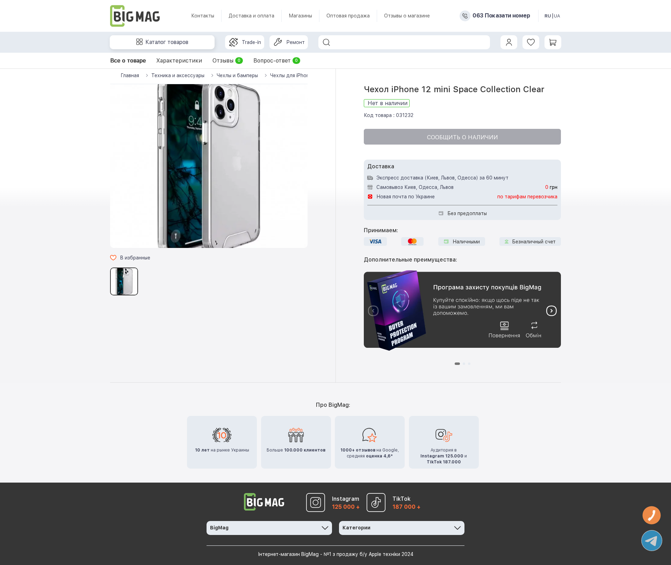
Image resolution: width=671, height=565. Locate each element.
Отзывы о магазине (407, 16)
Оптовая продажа (348, 16)
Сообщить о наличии (462, 137)
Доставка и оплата (251, 16)
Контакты (202, 16)
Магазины (300, 16)
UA (557, 16)
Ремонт (295, 42)
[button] (551, 311)
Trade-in (251, 42)
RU (547, 16)
